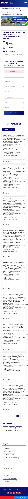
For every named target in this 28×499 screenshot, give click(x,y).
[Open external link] (20, 20)
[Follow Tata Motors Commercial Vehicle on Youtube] (17, 493)
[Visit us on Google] (11, 493)
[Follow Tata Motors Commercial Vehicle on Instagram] (14, 493)
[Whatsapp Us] (26, 23)
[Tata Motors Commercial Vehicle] (7, 3)
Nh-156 (19, 427)
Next (22, 416)
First (9, 416)
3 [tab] (15, 23)
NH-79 (12, 427)
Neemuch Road (8, 430)
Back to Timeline (8, 129)
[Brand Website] (19, 493)
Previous (12, 416)
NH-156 (17, 430)
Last (25, 416)
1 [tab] (12, 23)
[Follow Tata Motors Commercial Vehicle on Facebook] (8, 493)
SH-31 (5, 427)
